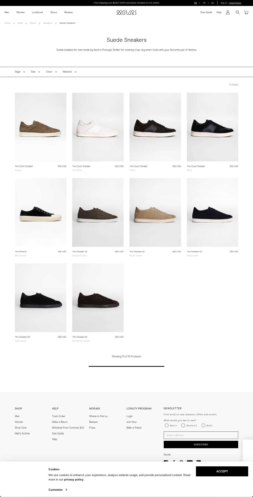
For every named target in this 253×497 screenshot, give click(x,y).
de (212, 3)
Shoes (33, 23)
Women (20, 12)
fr (204, 3)
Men (6, 12)
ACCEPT (222, 471)
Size (33, 72)
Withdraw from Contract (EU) (68, 428)
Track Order (58, 416)
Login (129, 416)
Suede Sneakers (67, 23)
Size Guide (206, 12)
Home (7, 23)
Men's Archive (22, 433)
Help (219, 12)
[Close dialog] (247, 444)
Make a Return (60, 422)
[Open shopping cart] (246, 12)
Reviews (68, 12)
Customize (56, 489)
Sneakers (47, 23)
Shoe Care (20, 428)
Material (67, 72)
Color (49, 72)
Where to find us (98, 416)
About (53, 12)
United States (235, 3)
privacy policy (73, 479)
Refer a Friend (133, 428)
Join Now (131, 422)
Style (17, 72)
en (195, 3)
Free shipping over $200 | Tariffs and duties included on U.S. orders (126, 3)
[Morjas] (126, 12)
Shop (20, 23)
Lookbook (37, 12)
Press (92, 428)
